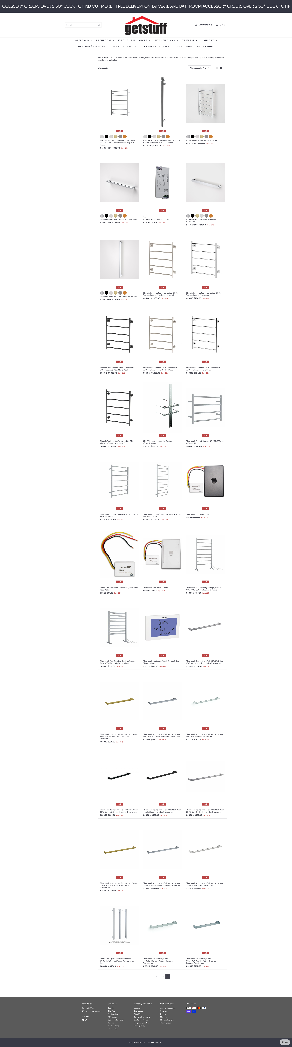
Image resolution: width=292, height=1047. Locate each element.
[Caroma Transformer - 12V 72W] (162, 188)
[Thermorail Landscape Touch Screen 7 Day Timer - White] (162, 633)
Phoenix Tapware (167, 1020)
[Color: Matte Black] (106, 136)
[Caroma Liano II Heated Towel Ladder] (205, 109)
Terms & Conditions (142, 1017)
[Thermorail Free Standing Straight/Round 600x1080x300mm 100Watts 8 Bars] (205, 559)
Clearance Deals (156, 46)
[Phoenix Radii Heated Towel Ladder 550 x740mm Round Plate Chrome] (205, 339)
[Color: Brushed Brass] (202, 136)
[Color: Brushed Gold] (115, 136)
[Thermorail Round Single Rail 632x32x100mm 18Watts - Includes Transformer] (205, 706)
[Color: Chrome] (102, 136)
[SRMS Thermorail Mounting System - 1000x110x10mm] (162, 413)
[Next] (167, 976)
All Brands (205, 46)
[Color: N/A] (145, 216)
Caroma (163, 1011)
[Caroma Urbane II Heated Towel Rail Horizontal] (205, 189)
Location (137, 1008)
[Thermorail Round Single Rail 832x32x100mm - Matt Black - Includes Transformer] (162, 782)
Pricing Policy (139, 1026)
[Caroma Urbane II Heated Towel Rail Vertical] (119, 265)
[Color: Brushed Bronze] (125, 136)
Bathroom (104, 40)
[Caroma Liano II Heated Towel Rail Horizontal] (119, 188)
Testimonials (113, 1014)
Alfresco (82, 40)
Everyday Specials (126, 46)
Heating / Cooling (92, 46)
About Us (137, 1014)
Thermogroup (165, 1023)
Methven (163, 1017)
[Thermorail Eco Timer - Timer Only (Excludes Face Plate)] (119, 559)
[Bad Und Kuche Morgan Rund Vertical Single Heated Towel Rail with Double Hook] (162, 110)
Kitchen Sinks (165, 40)
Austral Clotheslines (168, 1008)
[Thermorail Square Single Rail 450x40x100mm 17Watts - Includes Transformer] (162, 932)
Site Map (111, 1011)
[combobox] (83, 25)
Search (110, 1008)
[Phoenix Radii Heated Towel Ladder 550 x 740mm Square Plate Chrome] (205, 265)
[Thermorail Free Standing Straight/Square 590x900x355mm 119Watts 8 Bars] (119, 633)
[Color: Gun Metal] (120, 136)
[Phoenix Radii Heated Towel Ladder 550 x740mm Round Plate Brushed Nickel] (162, 339)
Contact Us (138, 1011)
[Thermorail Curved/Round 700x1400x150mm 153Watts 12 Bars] (162, 486)
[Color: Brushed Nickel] (111, 136)
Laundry (208, 40)
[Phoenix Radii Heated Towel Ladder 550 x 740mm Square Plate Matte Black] (119, 339)
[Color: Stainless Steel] (188, 136)
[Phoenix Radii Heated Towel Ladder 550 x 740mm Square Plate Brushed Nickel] (162, 265)
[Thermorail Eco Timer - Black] (205, 485)
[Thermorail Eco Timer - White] (162, 558)
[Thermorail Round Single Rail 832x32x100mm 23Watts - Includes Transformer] (205, 855)
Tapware (189, 40)
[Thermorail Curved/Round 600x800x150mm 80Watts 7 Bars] (119, 486)
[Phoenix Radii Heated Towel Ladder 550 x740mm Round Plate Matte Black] (119, 413)
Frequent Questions (142, 1023)
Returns (111, 1023)
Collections (183, 46)
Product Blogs (113, 1026)
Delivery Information (116, 1020)
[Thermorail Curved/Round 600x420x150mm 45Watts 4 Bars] (205, 413)
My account (112, 1029)
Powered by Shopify (154, 1042)
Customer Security (141, 1020)
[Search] (99, 25)
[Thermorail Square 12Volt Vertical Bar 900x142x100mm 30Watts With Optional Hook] (119, 932)
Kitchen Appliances (133, 40)
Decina (163, 1014)
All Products (112, 1017)
